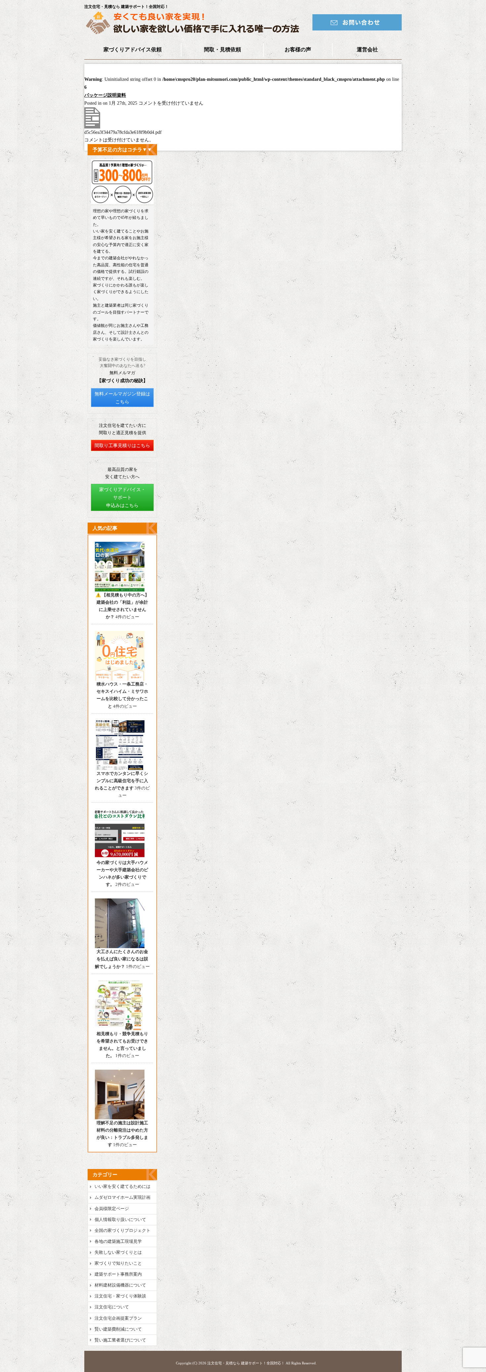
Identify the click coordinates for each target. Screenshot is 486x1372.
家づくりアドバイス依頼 (132, 49)
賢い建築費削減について (118, 1329)
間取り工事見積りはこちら (122, 445)
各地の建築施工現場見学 (118, 1241)
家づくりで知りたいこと (118, 1263)
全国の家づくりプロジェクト (122, 1230)
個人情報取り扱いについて (120, 1219)
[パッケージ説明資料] (92, 127)
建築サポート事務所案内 (118, 1274)
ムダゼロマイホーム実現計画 (122, 1197)
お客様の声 (298, 49)
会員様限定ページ (112, 1208)
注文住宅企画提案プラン (118, 1318)
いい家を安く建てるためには (122, 1186)
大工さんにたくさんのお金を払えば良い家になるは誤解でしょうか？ (121, 959)
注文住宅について (112, 1306)
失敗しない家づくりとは (118, 1252)
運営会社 (367, 49)
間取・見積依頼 (222, 49)
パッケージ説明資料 (105, 95)
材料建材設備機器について (120, 1285)
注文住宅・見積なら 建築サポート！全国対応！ (246, 1363)
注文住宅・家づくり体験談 (120, 1296)
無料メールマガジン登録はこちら (122, 397)
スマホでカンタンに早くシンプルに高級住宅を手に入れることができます (121, 780)
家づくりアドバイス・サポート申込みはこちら (122, 497)
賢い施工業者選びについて (120, 1340)
